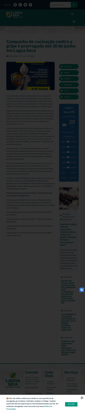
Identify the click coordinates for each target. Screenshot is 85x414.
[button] (82, 398)
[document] (42, 207)
